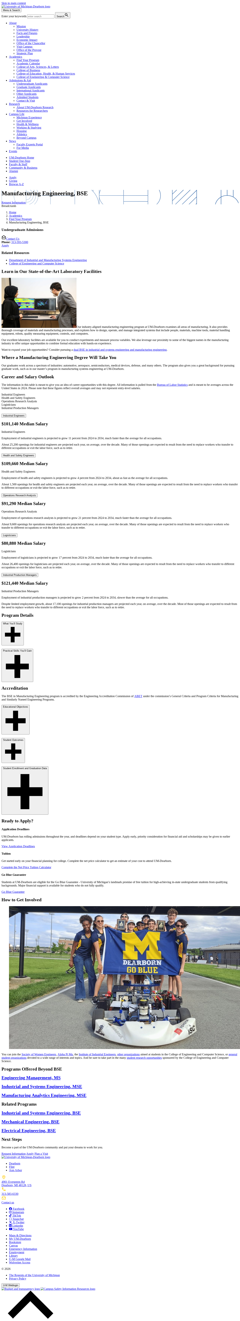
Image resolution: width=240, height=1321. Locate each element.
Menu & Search (11, 10)
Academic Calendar (28, 63)
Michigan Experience (29, 117)
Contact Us (12, 238)
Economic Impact (26, 39)
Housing (21, 131)
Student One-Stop (19, 161)
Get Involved (24, 120)
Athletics (21, 134)
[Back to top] (30, 1317)
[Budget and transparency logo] (21, 1288)
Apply (12, 177)
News (12, 141)
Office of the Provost (28, 50)
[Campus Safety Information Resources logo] (68, 1288)
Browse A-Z (16, 184)
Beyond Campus (26, 137)
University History (27, 29)
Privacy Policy (17, 1278)
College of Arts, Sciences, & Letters (37, 66)
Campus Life (16, 114)
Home (12, 212)
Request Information (14, 202)
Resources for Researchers (32, 110)
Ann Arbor (15, 1170)
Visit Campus (24, 46)
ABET (138, 696)
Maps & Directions (20, 1235)
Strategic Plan (24, 53)
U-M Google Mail (20, 1259)
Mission (21, 26)
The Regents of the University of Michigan (34, 1275)
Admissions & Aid (20, 80)
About (12, 23)
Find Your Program (27, 60)
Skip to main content (14, 3)
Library (13, 1255)
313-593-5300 (19, 242)
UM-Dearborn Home (21, 157)
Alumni (13, 171)
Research (14, 104)
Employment (16, 1252)
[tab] (120, 394)
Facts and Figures (26, 33)
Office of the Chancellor (30, 43)
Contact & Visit (25, 100)
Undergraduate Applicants (31, 83)
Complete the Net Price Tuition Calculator (26, 867)
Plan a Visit (41, 1153)
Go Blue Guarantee (13, 891)
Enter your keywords (14, 16)
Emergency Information (23, 1249)
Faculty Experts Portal (29, 144)
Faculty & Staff (18, 164)
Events (13, 151)
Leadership (23, 36)
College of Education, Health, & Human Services (45, 73)
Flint (11, 1166)
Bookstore (15, 1242)
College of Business (28, 70)
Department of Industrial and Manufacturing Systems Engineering (48, 260)
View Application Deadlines (18, 846)
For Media (22, 147)
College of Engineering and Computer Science (36, 263)
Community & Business (23, 167)
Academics (15, 56)
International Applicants (30, 90)
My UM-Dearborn (20, 1238)
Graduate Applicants (28, 87)
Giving (13, 180)
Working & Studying (28, 127)
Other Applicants (26, 93)
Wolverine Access (19, 1262)
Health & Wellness (27, 124)
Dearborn (14, 1163)
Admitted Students (27, 97)
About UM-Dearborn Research (34, 107)
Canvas (13, 1245)
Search (63, 15)
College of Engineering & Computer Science (43, 77)
